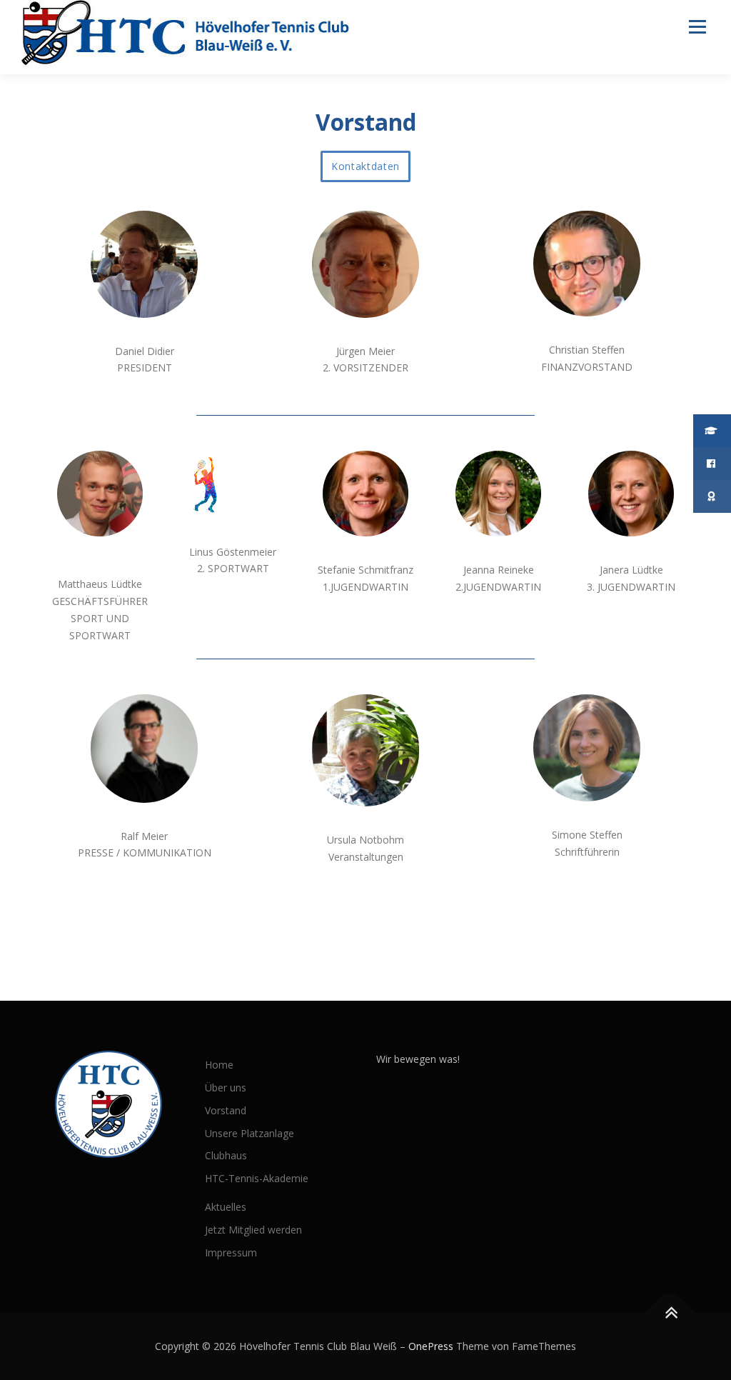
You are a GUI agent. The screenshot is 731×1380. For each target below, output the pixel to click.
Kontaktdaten (365, 166)
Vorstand (225, 1110)
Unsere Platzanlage (249, 1133)
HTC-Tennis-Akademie (256, 1178)
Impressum (231, 1252)
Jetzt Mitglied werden (253, 1229)
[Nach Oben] (670, 1313)
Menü (697, 27)
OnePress (430, 1346)
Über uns (225, 1087)
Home (219, 1064)
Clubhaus (226, 1155)
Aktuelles (225, 1207)
